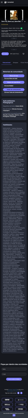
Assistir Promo (15, 53)
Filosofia (5, 115)
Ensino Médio (19, 106)
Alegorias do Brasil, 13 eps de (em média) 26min (12, 31)
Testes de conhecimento (14, 89)
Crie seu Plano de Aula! (10, 78)
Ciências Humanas (17, 109)
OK (14, 415)
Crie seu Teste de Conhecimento (13, 92)
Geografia (11, 115)
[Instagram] (21, 393)
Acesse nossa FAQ (13, 389)
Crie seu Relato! (8, 85)
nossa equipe (10, 390)
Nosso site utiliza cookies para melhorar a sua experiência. (14, 413)
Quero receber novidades (14, 379)
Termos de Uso (17, 390)
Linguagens (6, 110)
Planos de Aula (14, 75)
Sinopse (15, 62)
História (17, 115)
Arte (23, 113)
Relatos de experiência (13, 82)
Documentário (4, 28)
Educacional (6, 62)
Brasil (10, 28)
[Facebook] (18, 393)
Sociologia (13, 116)
